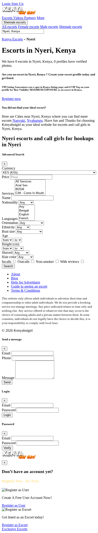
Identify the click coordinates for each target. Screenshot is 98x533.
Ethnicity (8, 227)
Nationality (10, 202)
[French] (27, 218)
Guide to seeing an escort (29, 286)
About (15, 274)
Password (9, 410)
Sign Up (17, 4)
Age (5, 236)
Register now (11, 99)
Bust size (8, 231)
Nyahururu (35, 120)
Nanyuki (19, 120)
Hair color (9, 257)
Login (6, 4)
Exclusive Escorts (14, 529)
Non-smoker (45, 262)
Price (5, 177)
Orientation (10, 223)
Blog (14, 278)
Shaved (7, 252)
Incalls (7, 262)
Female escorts (28, 27)
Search (8, 266)
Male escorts (49, 27)
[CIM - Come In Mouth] (30, 193)
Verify (7, 448)
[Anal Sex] (30, 185)
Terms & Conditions (25, 290)
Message (8, 378)
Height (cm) (10, 244)
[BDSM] (30, 189)
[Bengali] (27, 211)
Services (8, 193)
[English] (27, 215)
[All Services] (30, 182)
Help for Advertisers (25, 282)
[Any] (27, 207)
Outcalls (24, 262)
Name (6, 198)
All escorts (9, 27)
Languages (10, 219)
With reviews (70, 262)
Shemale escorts (15, 22)
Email (6, 353)
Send (7, 382)
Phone (6, 358)
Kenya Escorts (12, 39)
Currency (8, 168)
